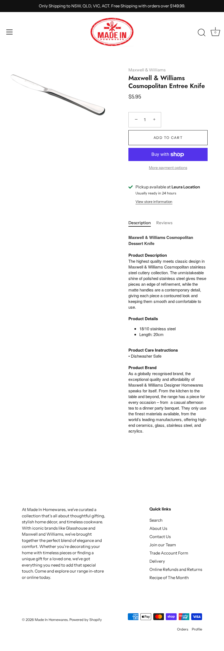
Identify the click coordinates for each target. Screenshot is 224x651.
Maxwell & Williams (147, 69)
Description (139, 222)
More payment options (168, 167)
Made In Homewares (51, 620)
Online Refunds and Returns (175, 569)
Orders (182, 629)
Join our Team (162, 544)
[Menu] (10, 32)
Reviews (164, 222)
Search (156, 520)
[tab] (142, 223)
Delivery (157, 561)
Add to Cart (168, 137)
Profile (197, 629)
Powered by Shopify (85, 620)
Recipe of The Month (169, 577)
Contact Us (160, 536)
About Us (158, 528)
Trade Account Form (168, 553)
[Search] (202, 33)
